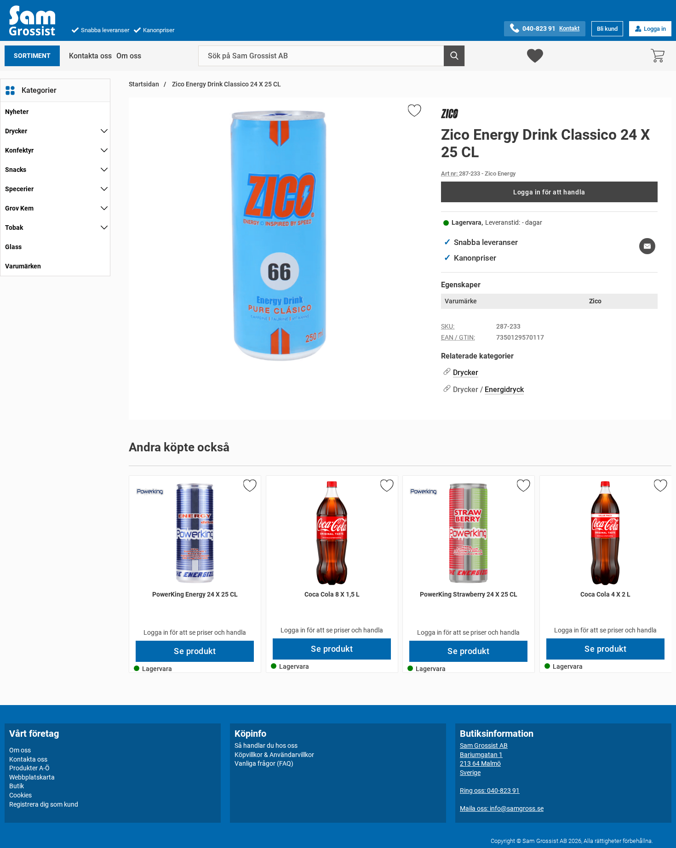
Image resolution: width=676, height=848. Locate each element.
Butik (16, 786)
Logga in (655, 28)
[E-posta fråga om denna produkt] (647, 246)
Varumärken (23, 266)
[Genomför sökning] (454, 56)
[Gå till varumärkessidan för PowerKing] (150, 492)
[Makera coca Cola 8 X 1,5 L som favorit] (386, 487)
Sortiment (32, 56)
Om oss (128, 55)
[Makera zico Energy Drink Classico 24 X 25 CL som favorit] (414, 112)
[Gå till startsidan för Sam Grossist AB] (32, 20)
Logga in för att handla (549, 192)
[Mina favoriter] (535, 56)
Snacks (15, 169)
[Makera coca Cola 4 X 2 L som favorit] (659, 487)
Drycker (16, 131)
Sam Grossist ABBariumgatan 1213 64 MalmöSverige (484, 759)
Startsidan (144, 84)
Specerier (19, 189)
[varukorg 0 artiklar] (659, 56)
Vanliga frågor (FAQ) (264, 763)
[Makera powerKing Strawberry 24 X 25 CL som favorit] (523, 487)
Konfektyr (19, 150)
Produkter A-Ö (29, 768)
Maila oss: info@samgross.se (502, 808)
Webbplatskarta (32, 777)
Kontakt (569, 28)
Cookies (20, 795)
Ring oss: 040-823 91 (490, 790)
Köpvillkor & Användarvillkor (274, 754)
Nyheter (17, 111)
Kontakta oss (90, 55)
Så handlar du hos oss (266, 745)
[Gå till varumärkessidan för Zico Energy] (449, 115)
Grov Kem (19, 208)
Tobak (14, 227)
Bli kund (607, 28)
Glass (13, 246)
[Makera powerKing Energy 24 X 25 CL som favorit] (249, 487)
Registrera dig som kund (43, 804)
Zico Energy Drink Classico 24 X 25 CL (226, 84)
